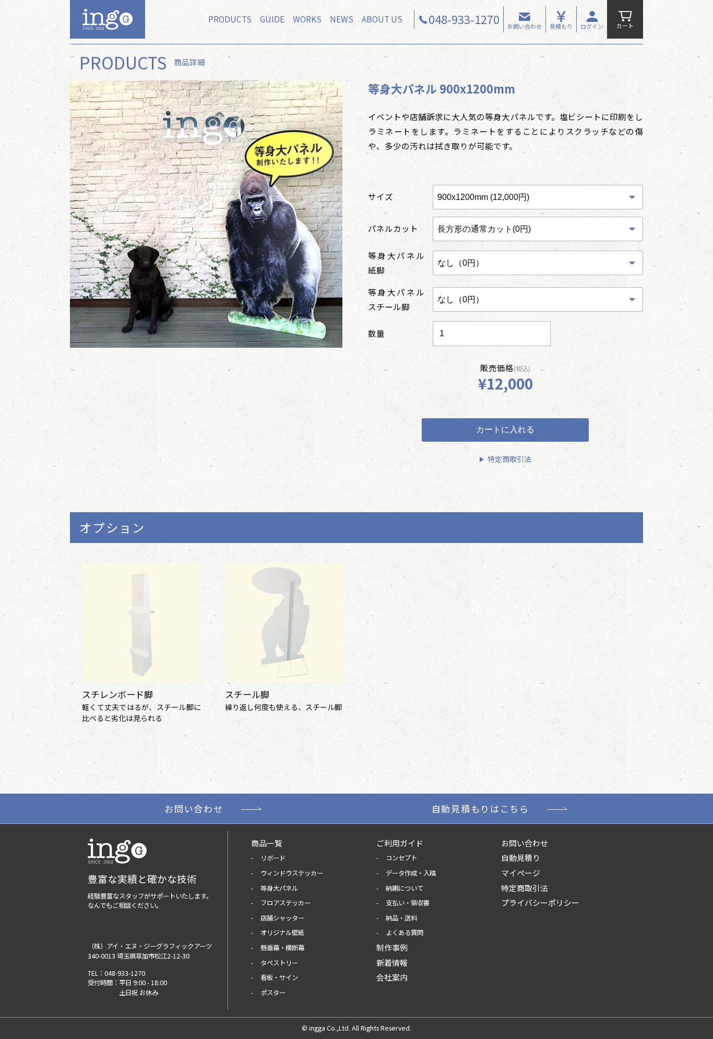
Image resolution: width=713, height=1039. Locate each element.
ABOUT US (382, 19)
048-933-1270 (124, 973)
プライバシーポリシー (540, 902)
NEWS (341, 19)
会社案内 (392, 977)
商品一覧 (266, 842)
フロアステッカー (285, 902)
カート (625, 25)
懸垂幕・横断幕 (282, 947)
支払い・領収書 (408, 902)
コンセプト (401, 858)
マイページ (520, 872)
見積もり (561, 26)
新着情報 (392, 962)
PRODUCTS (230, 19)
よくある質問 (404, 932)
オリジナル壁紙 (282, 932)
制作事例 (392, 947)
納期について (404, 888)
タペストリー (279, 962)
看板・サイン (279, 977)
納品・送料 (401, 918)
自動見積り (520, 857)
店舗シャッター (282, 918)
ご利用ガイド (399, 842)
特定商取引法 (509, 459)
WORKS (307, 19)
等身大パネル (279, 888)
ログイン (591, 26)
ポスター (273, 992)
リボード (273, 858)
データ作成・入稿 (411, 873)
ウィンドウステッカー (291, 873)
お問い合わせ (524, 26)
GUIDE (272, 19)
